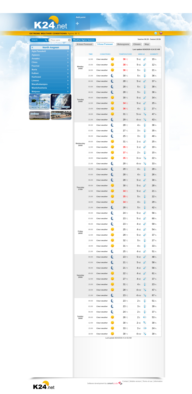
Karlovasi (36, 77)
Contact (125, 381)
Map (147, 44)
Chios (34, 62)
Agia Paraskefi (39, 51)
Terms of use (147, 381)
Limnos (35, 80)
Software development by (97, 383)
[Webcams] (61, 115)
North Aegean (51, 47)
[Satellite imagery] (61, 102)
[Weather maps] (39, 102)
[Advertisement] (96, 6)
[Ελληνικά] (155, 33)
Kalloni (35, 73)
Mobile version (135, 381)
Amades (36, 58)
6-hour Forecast (84, 44)
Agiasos (36, 55)
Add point (80, 17)
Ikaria (34, 69)
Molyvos (36, 91)
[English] (161, 33)
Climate (137, 44)
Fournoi (35, 66)
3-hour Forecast (105, 44)
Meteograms (123, 44)
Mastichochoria (39, 88)
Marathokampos (40, 84)
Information (158, 381)
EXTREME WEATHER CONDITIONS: (49, 33)
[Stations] (39, 115)
